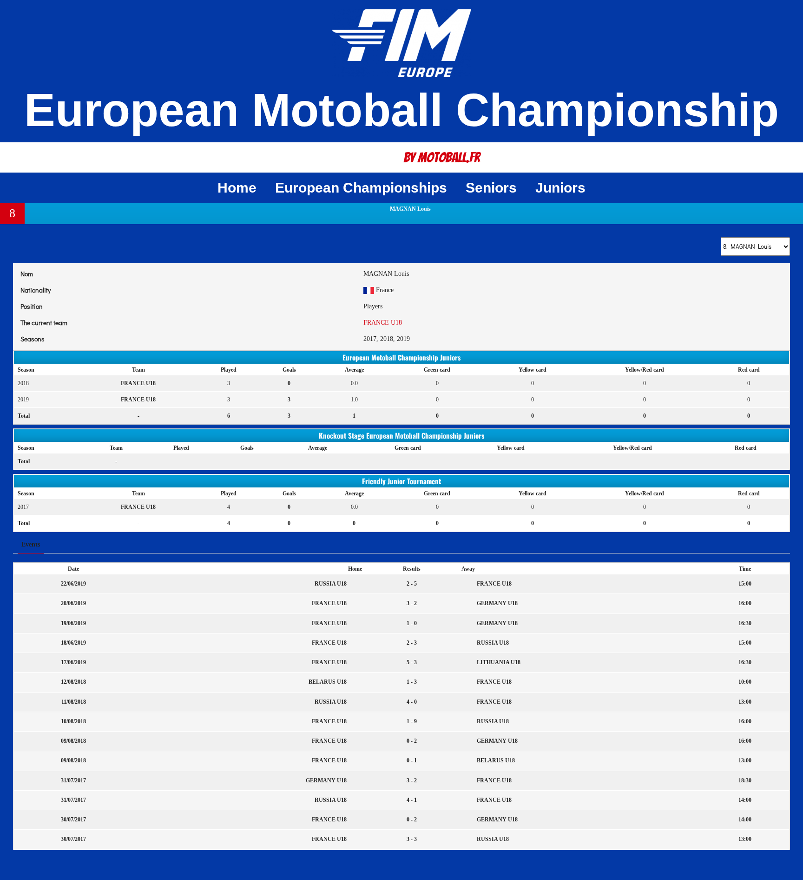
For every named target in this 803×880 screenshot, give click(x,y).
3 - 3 (412, 839)
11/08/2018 (73, 702)
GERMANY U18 (496, 603)
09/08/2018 (73, 741)
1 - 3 (412, 682)
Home (237, 187)
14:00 (744, 800)
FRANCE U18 (382, 322)
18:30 (744, 780)
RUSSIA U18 (331, 583)
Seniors (491, 187)
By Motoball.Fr (442, 157)
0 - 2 (412, 741)
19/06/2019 (73, 623)
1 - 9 (412, 721)
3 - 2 (412, 603)
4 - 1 (412, 800)
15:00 (744, 583)
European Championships (361, 187)
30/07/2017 (73, 819)
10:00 (744, 682)
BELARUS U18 (328, 682)
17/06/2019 (73, 662)
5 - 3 (412, 662)
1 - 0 (412, 623)
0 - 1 (412, 760)
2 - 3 (412, 643)
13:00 (744, 702)
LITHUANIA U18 (497, 662)
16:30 (744, 623)
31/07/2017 (73, 780)
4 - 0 (412, 702)
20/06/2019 (73, 603)
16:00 (744, 603)
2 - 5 (412, 583)
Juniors (560, 187)
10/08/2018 (73, 721)
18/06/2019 (73, 643)
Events (30, 544)
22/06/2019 (73, 583)
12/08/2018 (73, 682)
